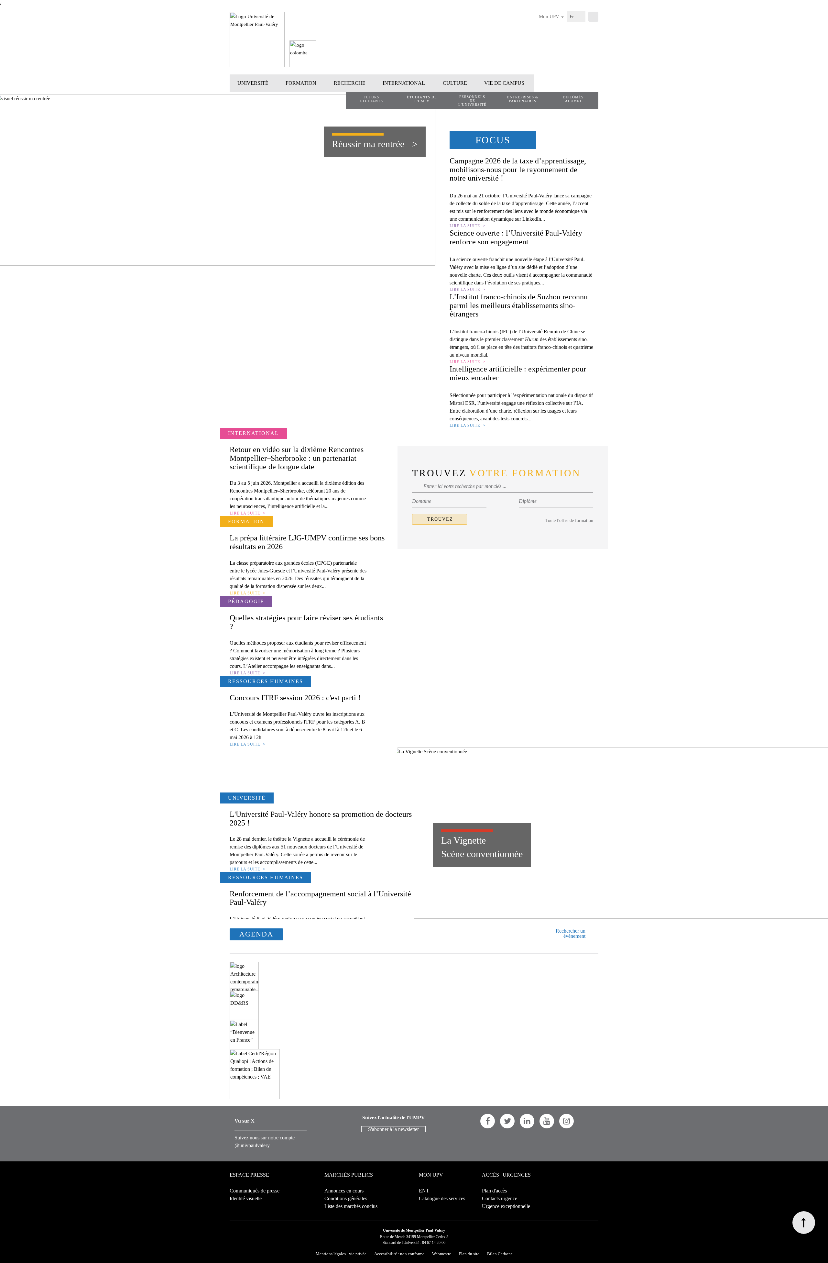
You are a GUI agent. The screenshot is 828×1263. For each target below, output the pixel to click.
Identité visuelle (246, 1198)
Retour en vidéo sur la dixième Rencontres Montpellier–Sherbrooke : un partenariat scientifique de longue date (297, 458)
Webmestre (441, 1253)
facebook (487, 1121)
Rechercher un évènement (570, 933)
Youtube (546, 1121)
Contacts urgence (499, 1198)
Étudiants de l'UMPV (422, 99)
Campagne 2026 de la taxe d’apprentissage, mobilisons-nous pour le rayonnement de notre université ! (518, 169)
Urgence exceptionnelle (506, 1206)
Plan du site (469, 1253)
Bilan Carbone (500, 1253)
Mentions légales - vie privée (341, 1253)
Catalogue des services (442, 1198)
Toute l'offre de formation (569, 520)
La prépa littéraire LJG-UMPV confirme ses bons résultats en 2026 (307, 542)
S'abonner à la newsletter (393, 1129)
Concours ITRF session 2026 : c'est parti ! (295, 697)
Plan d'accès (494, 1190)
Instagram (566, 1121)
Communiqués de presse (254, 1190)
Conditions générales (345, 1198)
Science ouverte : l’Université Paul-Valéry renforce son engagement (516, 237)
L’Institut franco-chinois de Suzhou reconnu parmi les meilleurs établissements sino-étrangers (519, 305)
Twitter (507, 1121)
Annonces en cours (344, 1190)
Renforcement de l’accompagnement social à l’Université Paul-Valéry (320, 898)
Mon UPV (550, 16)
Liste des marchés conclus (350, 1206)
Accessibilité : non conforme (399, 1253)
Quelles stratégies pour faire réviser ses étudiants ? (306, 622)
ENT (424, 1190)
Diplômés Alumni (573, 99)
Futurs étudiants (371, 99)
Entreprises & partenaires (523, 99)
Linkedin (527, 1121)
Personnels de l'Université (472, 100)
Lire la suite (465, 226)
